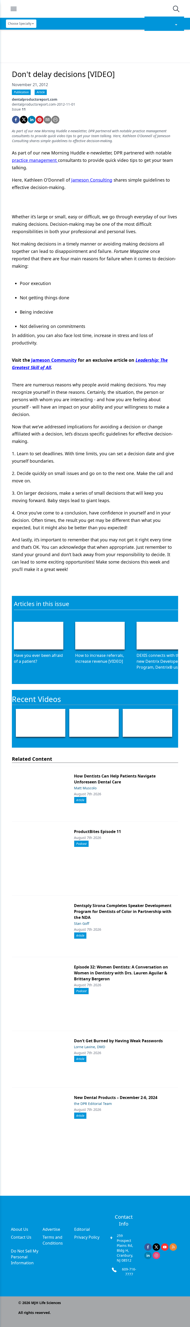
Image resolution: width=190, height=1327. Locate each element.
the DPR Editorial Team (93, 1103)
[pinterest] (40, 120)
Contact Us (21, 1237)
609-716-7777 (129, 1271)
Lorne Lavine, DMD (89, 1046)
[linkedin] (32, 120)
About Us (19, 1229)
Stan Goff (81, 923)
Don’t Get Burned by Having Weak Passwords (118, 1040)
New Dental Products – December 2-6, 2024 (115, 1097)
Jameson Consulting (91, 180)
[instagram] (156, 1255)
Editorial (82, 1229)
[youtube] (164, 1247)
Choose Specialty (19, 23)
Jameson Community (54, 360)
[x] (156, 1247)
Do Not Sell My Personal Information (24, 1257)
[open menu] (13, 9)
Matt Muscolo (85, 788)
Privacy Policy (86, 1237)
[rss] (173, 1247)
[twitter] (24, 120)
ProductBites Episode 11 (97, 831)
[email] (47, 120)
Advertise (51, 1229)
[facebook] (16, 120)
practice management (35, 160)
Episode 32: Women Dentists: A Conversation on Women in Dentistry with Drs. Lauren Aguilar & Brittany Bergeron (121, 973)
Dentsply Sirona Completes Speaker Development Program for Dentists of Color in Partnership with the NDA (122, 911)
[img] (95, 9)
